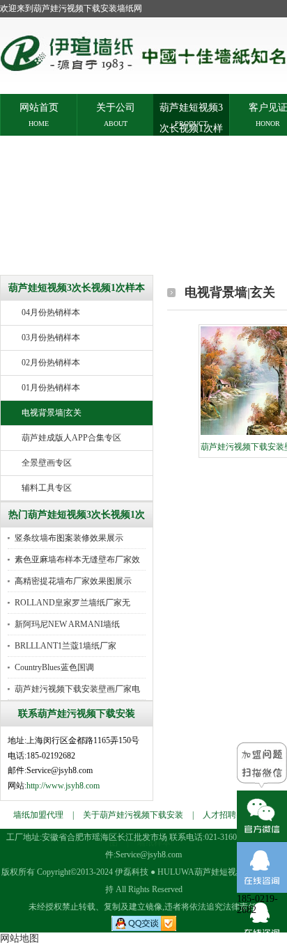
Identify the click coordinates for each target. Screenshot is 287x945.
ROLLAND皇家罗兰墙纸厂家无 (72, 603)
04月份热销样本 (51, 312)
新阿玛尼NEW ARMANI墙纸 (67, 624)
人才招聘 (219, 815)
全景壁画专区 (47, 463)
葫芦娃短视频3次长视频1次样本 (191, 106)
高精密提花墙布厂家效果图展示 (73, 581)
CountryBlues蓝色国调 (54, 667)
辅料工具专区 (47, 488)
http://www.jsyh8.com (63, 786)
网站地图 (19, 938)
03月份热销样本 (51, 337)
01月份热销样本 (51, 387)
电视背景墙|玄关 (52, 413)
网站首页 (39, 106)
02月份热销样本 (51, 362)
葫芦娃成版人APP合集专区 (71, 438)
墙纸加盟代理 (38, 815)
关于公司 (115, 106)
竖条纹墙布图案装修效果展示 (69, 538)
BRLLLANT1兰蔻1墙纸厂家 (65, 646)
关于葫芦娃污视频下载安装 (133, 815)
